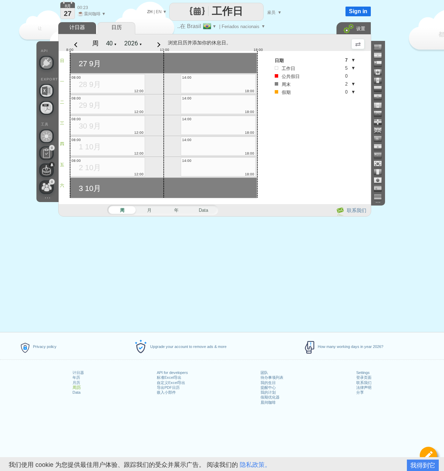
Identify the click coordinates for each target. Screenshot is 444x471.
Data (76, 392)
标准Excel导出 (169, 377)
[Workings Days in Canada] (380, 72)
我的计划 (268, 392)
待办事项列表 (272, 377)
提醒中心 (268, 387)
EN (159, 11)
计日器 (78, 372)
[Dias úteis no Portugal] (380, 138)
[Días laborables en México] (380, 80)
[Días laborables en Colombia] (380, 89)
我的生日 (268, 383)
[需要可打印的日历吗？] (46, 108)
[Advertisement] (214, 273)
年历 (76, 377)
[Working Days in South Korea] (380, 163)
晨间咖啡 (268, 402)
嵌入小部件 (166, 392)
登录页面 (364, 377)
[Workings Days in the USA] (380, 47)
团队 (264, 372)
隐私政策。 (255, 464)
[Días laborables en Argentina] (380, 55)
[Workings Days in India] (380, 147)
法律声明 (364, 387)
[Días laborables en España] (380, 188)
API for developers (172, 372)
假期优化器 (270, 397)
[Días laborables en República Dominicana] (380, 122)
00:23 (82, 7)
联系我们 (364, 383)
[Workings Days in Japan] (380, 180)
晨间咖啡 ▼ (91, 13)
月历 (76, 383)
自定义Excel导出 (171, 383)
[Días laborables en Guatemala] (380, 105)
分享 (360, 392)
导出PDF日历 (168, 387)
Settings (363, 372)
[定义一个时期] (428, 455)
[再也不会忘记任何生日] (46, 170)
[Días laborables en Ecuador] (380, 97)
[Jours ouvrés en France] (380, 172)
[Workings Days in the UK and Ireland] (380, 130)
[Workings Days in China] (380, 155)
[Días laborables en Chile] (380, 64)
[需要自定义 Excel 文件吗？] (46, 91)
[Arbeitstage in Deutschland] (380, 197)
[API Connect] (46, 62)
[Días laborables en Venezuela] (380, 114)
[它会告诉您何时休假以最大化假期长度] (46, 136)
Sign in (358, 11)
